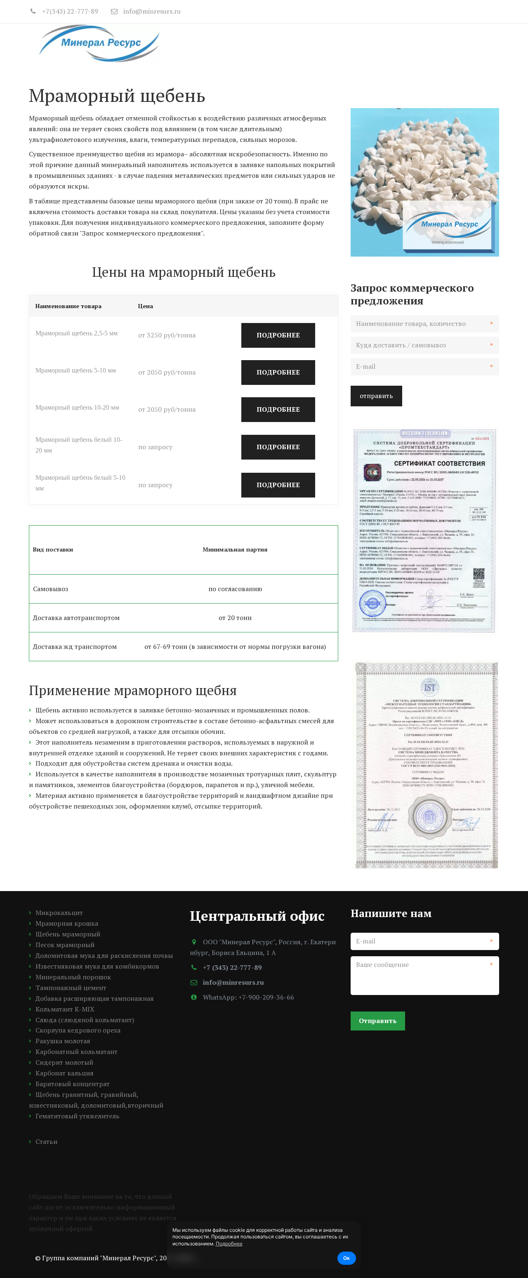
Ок (346, 1258)
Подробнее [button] (278, 335)
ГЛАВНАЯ (240, 42)
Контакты (440, 42)
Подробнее (229, 1243)
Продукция (291, 42)
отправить (376, 395)
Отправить (378, 1020)
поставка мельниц (370, 42)
